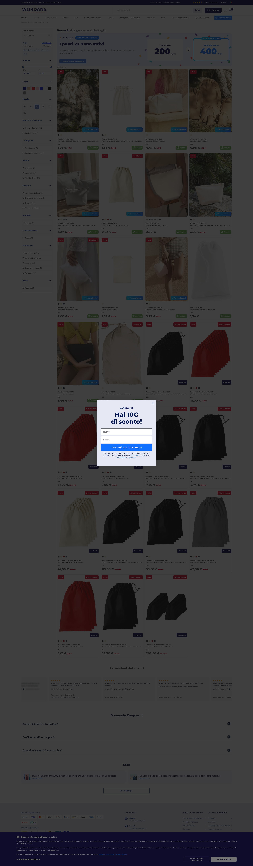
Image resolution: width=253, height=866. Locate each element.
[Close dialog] (152, 403)
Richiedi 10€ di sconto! (126, 447)
